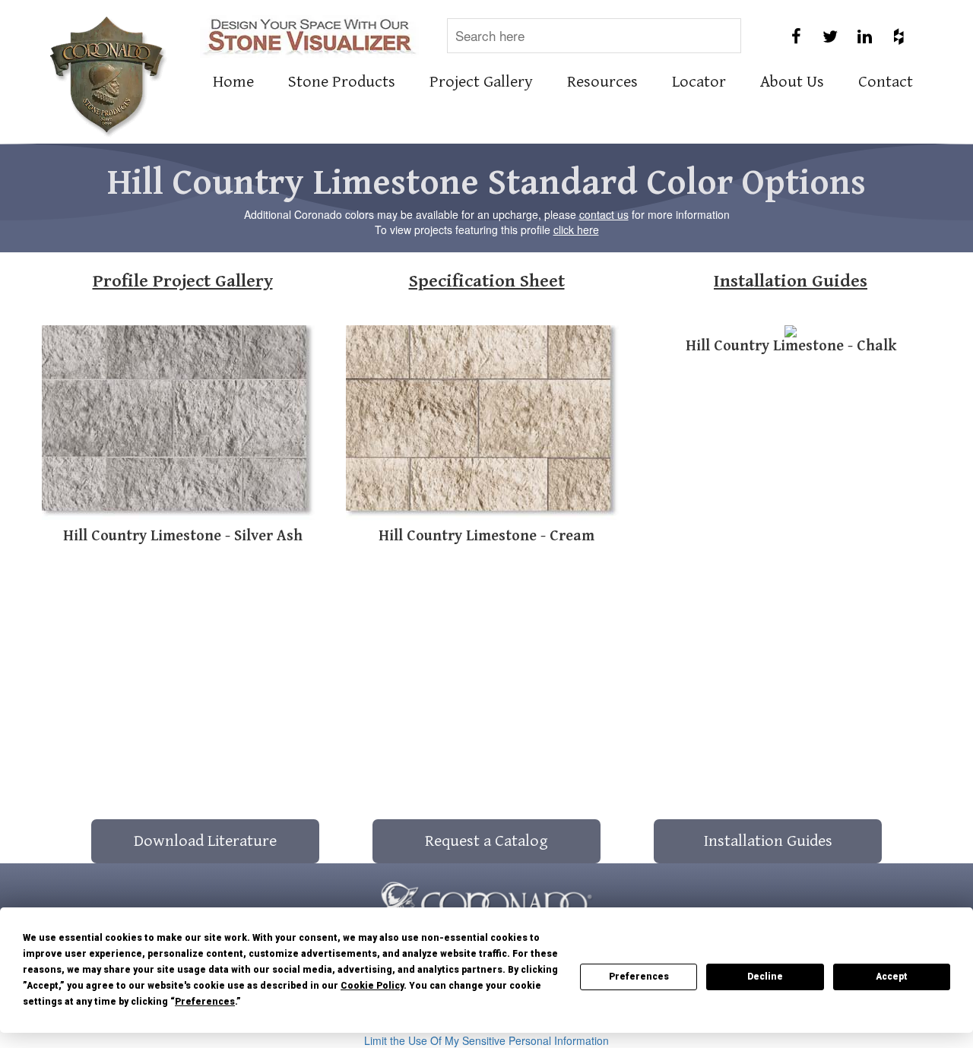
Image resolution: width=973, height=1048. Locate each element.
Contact (885, 81)
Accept (892, 976)
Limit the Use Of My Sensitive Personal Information (486, 1040)
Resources (602, 81)
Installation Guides (790, 281)
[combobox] (594, 35)
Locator (699, 81)
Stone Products (341, 81)
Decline (765, 976)
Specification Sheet (487, 281)
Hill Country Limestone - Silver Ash (183, 536)
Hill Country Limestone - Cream (486, 536)
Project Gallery (481, 81)
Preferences (639, 976)
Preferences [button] (205, 1001)
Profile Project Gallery (183, 281)
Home (233, 81)
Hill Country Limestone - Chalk (791, 346)
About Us (792, 81)
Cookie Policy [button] (372, 985)
